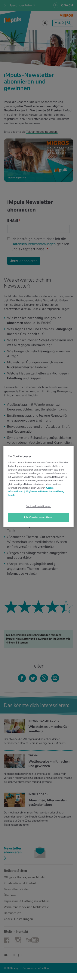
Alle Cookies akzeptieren (38, 517)
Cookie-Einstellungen (38, 506)
